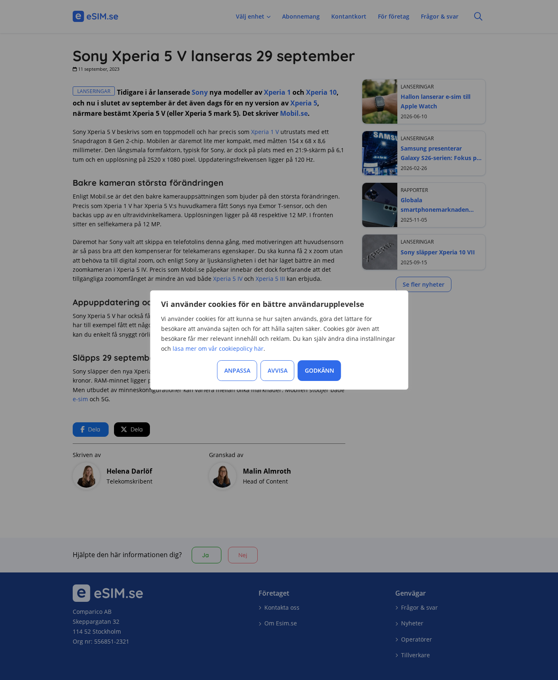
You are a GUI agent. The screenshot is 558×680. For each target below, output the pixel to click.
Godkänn (319, 370)
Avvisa (277, 370)
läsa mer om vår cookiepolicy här (218, 348)
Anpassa (237, 370)
